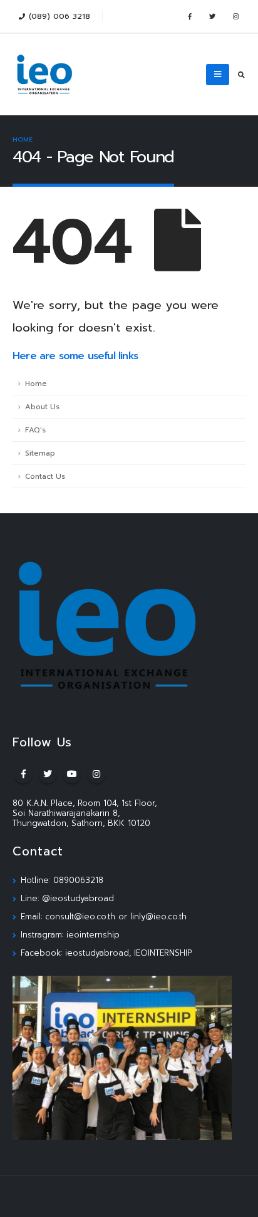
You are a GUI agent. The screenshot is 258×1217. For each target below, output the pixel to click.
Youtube (72, 774)
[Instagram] (235, 16)
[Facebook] (189, 16)
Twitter (47, 774)
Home (36, 383)
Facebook (23, 774)
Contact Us (45, 476)
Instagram (96, 774)
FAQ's (35, 430)
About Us (42, 406)
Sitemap (40, 453)
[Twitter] (212, 16)
